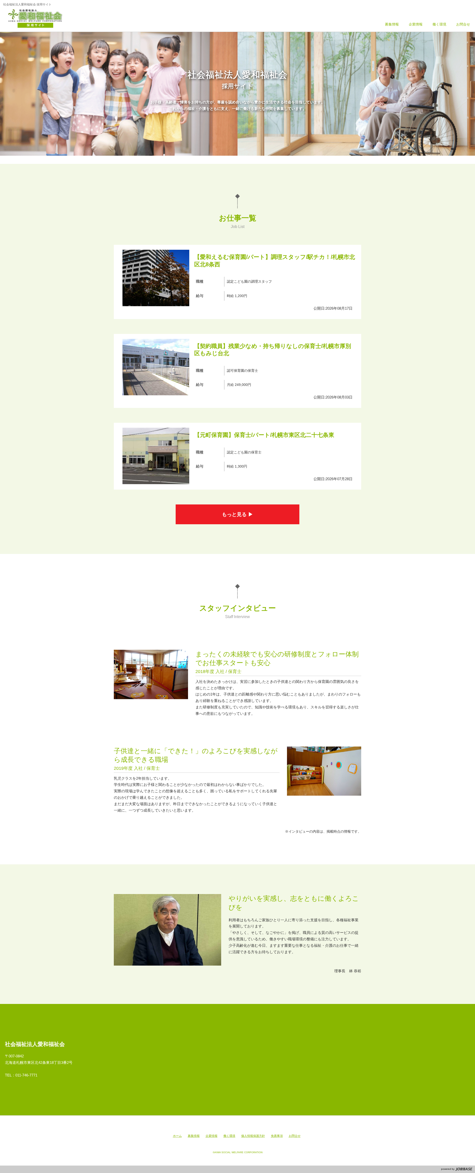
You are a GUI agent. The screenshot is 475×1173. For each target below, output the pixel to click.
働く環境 (229, 1136)
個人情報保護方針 (253, 1136)
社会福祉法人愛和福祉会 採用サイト (37, 18)
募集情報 (194, 1136)
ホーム (177, 1136)
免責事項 (277, 1136)
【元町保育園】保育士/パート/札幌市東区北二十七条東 (264, 435)
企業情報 (211, 1136)
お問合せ (295, 1136)
